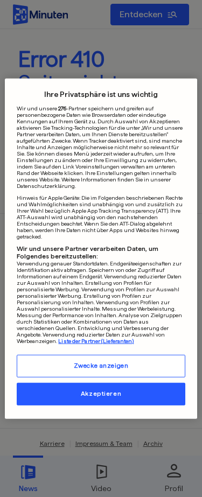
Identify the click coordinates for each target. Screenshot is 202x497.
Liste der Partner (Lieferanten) (96, 341)
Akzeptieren (101, 393)
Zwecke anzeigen (101, 365)
